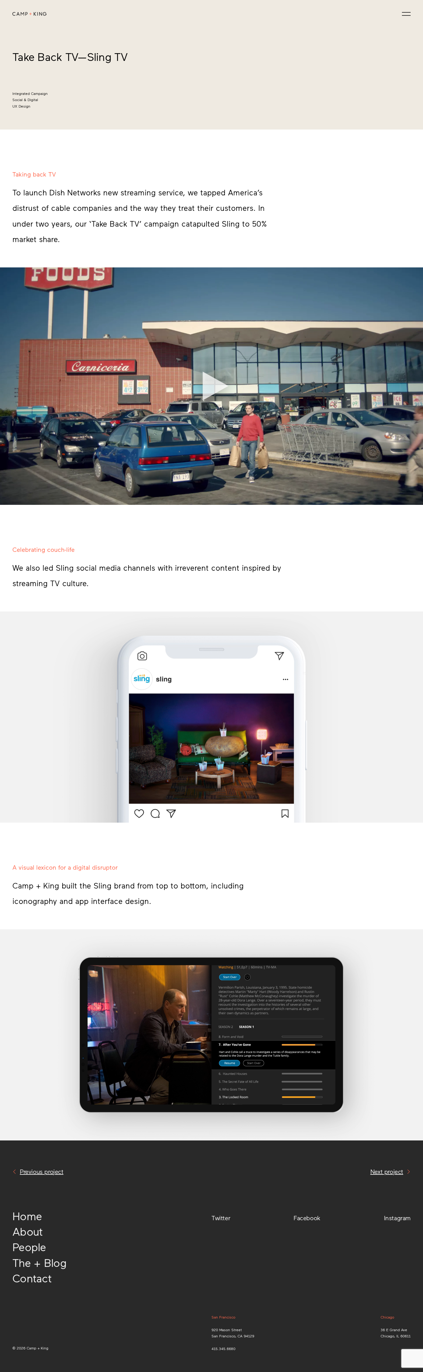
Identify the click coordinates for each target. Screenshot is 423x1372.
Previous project (41, 1171)
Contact (31, 1278)
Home (27, 1215)
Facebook (307, 1217)
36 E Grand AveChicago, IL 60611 (396, 1332)
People (29, 1246)
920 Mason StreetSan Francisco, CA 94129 (233, 1332)
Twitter (221, 1217)
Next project (386, 1171)
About (27, 1231)
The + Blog (39, 1262)
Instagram (397, 1217)
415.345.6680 (223, 1348)
